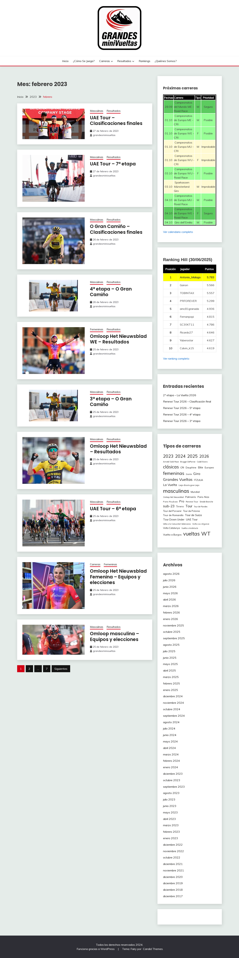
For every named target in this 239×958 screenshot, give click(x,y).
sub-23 (169, 506)
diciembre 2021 (173, 864)
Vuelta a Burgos (172, 534)
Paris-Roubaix (170, 501)
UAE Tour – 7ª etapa (113, 164)
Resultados (124, 61)
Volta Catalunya (171, 528)
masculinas (176, 491)
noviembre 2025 (173, 625)
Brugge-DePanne (187, 462)
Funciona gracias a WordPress (96, 949)
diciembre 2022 (173, 844)
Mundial (195, 491)
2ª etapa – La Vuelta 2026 (179, 395)
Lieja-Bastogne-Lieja (189, 485)
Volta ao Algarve (200, 524)
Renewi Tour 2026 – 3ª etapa (181, 421)
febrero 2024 (171, 760)
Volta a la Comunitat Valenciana (177, 524)
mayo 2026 (170, 593)
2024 (180, 456)
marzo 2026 (171, 606)
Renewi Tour (192, 501)
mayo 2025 (170, 664)
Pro (181, 501)
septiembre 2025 (174, 638)
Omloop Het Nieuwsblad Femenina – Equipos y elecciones (118, 577)
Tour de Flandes (200, 506)
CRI (182, 467)
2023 (168, 456)
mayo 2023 (170, 812)
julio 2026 (169, 580)
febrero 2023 (171, 831)
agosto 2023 (171, 793)
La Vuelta (170, 485)
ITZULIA (198, 480)
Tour (188, 506)
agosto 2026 (171, 573)
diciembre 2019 (173, 883)
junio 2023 (169, 806)
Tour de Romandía (173, 515)
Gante (189, 474)
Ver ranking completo (176, 358)
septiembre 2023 (174, 786)
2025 (192, 456)
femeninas (173, 473)
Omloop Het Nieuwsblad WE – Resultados (118, 339)
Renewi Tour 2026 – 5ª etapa (181, 408)
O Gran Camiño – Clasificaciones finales (116, 229)
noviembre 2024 (173, 702)
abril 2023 (169, 819)
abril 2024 (169, 748)
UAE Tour (192, 519)
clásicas (171, 466)
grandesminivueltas (104, 135)
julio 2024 (169, 728)
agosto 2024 (171, 722)
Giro (196, 473)
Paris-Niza (203, 497)
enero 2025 (170, 690)
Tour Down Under (173, 519)
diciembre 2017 (173, 896)
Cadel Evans (202, 462)
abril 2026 (169, 599)
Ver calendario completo (178, 232)
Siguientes (60, 668)
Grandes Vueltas (177, 479)
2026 (204, 456)
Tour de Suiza (193, 515)
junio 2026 (169, 586)
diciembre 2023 (173, 773)
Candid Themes (153, 949)
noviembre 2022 (173, 851)
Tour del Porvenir (172, 511)
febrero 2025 (171, 683)
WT (205, 533)
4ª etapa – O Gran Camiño (111, 292)
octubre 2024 (171, 709)
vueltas (191, 534)
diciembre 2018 (173, 889)
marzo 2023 (171, 825)
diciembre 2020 (173, 877)
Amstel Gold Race (171, 462)
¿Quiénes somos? (166, 61)
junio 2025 (169, 657)
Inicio (65, 61)
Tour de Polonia (191, 511)
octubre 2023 (171, 780)
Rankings (144, 61)
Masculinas (96, 110)
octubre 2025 (171, 631)
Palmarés (190, 496)
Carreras (104, 61)
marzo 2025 (171, 677)
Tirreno (180, 506)
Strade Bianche (206, 501)
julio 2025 (169, 651)
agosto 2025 (171, 644)
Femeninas (96, 329)
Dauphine (191, 467)
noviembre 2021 (173, 870)
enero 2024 (170, 767)
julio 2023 (169, 799)
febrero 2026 (171, 612)
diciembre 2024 (173, 696)
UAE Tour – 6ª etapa (113, 509)
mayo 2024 (170, 741)
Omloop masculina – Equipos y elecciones (114, 636)
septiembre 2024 (174, 715)
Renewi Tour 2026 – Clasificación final (187, 401)
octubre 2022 (171, 857)
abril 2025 (169, 670)
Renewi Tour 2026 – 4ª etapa (181, 414)
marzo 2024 (171, 754)
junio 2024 (169, 735)
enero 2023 (170, 838)
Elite (200, 467)
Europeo (209, 467)
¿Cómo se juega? (84, 61)
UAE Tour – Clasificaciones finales (116, 121)
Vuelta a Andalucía (189, 528)
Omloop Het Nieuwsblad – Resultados (118, 449)
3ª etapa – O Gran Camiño (111, 402)
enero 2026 (170, 619)
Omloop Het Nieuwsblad (173, 497)
